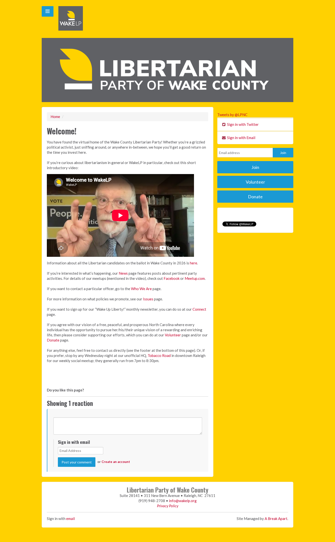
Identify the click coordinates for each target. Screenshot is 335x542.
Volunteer (173, 335)
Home (55, 116)
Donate (53, 340)
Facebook (172, 278)
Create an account (116, 462)
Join (255, 167)
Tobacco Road (159, 355)
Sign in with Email (240, 137)
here (193, 263)
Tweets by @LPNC (232, 114)
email (70, 518)
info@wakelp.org (183, 500)
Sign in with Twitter (242, 124)
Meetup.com (195, 278)
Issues (148, 299)
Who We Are (141, 288)
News (123, 273)
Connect (199, 309)
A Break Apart (276, 518)
